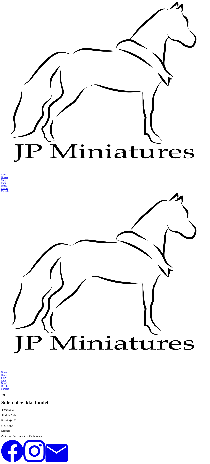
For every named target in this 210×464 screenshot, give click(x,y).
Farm (3, 183)
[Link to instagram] (34, 461)
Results (4, 188)
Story (3, 180)
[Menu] (4, 368)
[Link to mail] (57, 461)
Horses (4, 177)
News (4, 174)
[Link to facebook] (12, 461)
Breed (4, 185)
